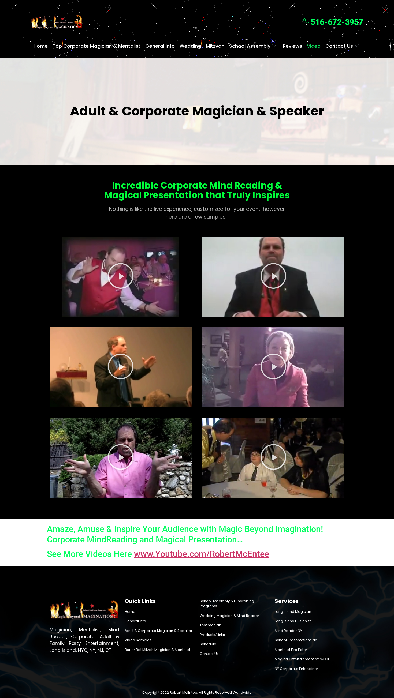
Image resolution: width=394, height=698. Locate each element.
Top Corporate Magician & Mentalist (96, 46)
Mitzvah (215, 46)
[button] (120, 276)
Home (41, 46)
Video (314, 46)
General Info (160, 46)
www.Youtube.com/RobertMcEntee (201, 554)
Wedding (190, 46)
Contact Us (339, 46)
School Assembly (249, 46)
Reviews (292, 46)
